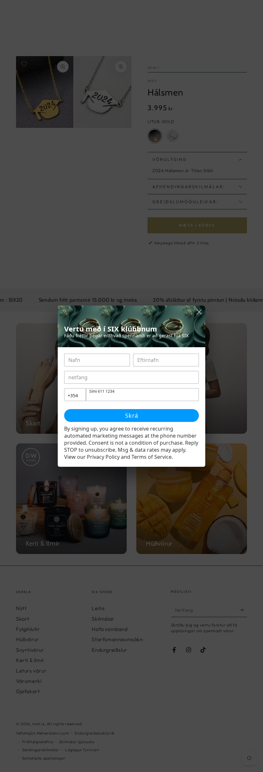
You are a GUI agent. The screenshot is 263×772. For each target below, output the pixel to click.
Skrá (131, 415)
